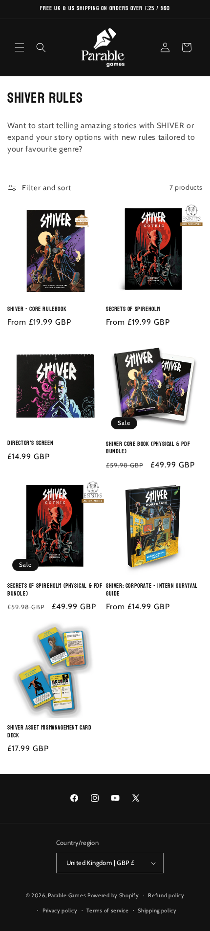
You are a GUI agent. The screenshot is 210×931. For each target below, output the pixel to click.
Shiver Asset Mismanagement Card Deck (49, 731)
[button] (19, 47)
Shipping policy (157, 910)
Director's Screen (30, 443)
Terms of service (107, 910)
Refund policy (166, 895)
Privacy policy (60, 910)
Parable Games (67, 895)
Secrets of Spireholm (133, 309)
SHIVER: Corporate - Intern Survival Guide (152, 590)
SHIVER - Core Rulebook (36, 309)
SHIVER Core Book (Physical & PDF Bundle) (148, 448)
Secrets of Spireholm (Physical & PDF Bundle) (55, 590)
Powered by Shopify (113, 895)
